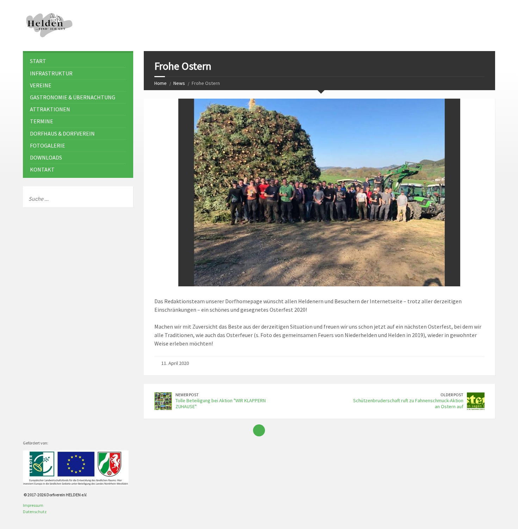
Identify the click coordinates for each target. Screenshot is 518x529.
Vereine (40, 85)
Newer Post (187, 394)
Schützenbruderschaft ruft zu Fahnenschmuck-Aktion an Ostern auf (408, 403)
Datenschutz (35, 511)
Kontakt (42, 169)
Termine (41, 121)
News (179, 83)
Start (38, 60)
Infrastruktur (51, 73)
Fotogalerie (47, 145)
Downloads (46, 157)
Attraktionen (50, 109)
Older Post (451, 394)
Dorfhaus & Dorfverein (62, 133)
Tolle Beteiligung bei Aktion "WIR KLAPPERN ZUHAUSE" (220, 403)
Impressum (33, 505)
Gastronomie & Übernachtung (72, 97)
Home (160, 83)
